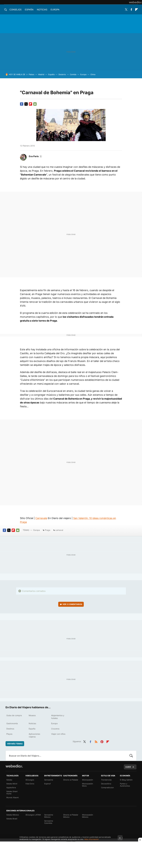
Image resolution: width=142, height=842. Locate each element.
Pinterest (102, 741)
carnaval (59, 530)
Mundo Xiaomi (12, 797)
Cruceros (55, 728)
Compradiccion (107, 787)
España (29, 9)
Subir (128, 767)
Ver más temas (15, 744)
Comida (73, 74)
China (92, 74)
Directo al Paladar (70, 780)
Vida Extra (29, 784)
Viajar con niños (58, 734)
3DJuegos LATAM (33, 815)
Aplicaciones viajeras (34, 735)
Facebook (131, 9)
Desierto (62, 74)
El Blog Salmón (126, 780)
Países (31, 74)
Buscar (131, 755)
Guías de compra (14, 715)
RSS (96, 741)
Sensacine (48, 780)
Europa (55, 9)
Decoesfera (106, 784)
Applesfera (11, 787)
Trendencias (106, 780)
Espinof (47, 784)
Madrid (41, 74)
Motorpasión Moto (87, 785)
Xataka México (12, 815)
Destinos (10, 728)
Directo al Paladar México (70, 816)
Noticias (42, 9)
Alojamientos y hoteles (57, 716)
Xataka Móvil (11, 784)
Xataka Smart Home (12, 792)
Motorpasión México (87, 816)
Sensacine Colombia (48, 822)
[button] (35, 156)
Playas (9, 734)
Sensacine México (48, 816)
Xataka (9, 780)
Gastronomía (12, 723)
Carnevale (41, 518)
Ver (72, 604)
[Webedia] (135, 2)
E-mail (35, 104)
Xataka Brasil (11, 819)
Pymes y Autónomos (125, 785)
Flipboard (136, 9)
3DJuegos (29, 780)
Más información (91, 839)
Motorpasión (87, 780)
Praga (47, 530)
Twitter (126, 9)
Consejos (15, 9)
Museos (32, 715)
